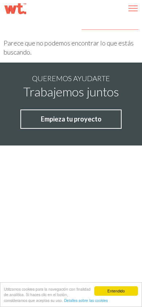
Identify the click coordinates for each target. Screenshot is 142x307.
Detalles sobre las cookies (86, 300)
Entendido (116, 291)
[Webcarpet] (15, 8)
